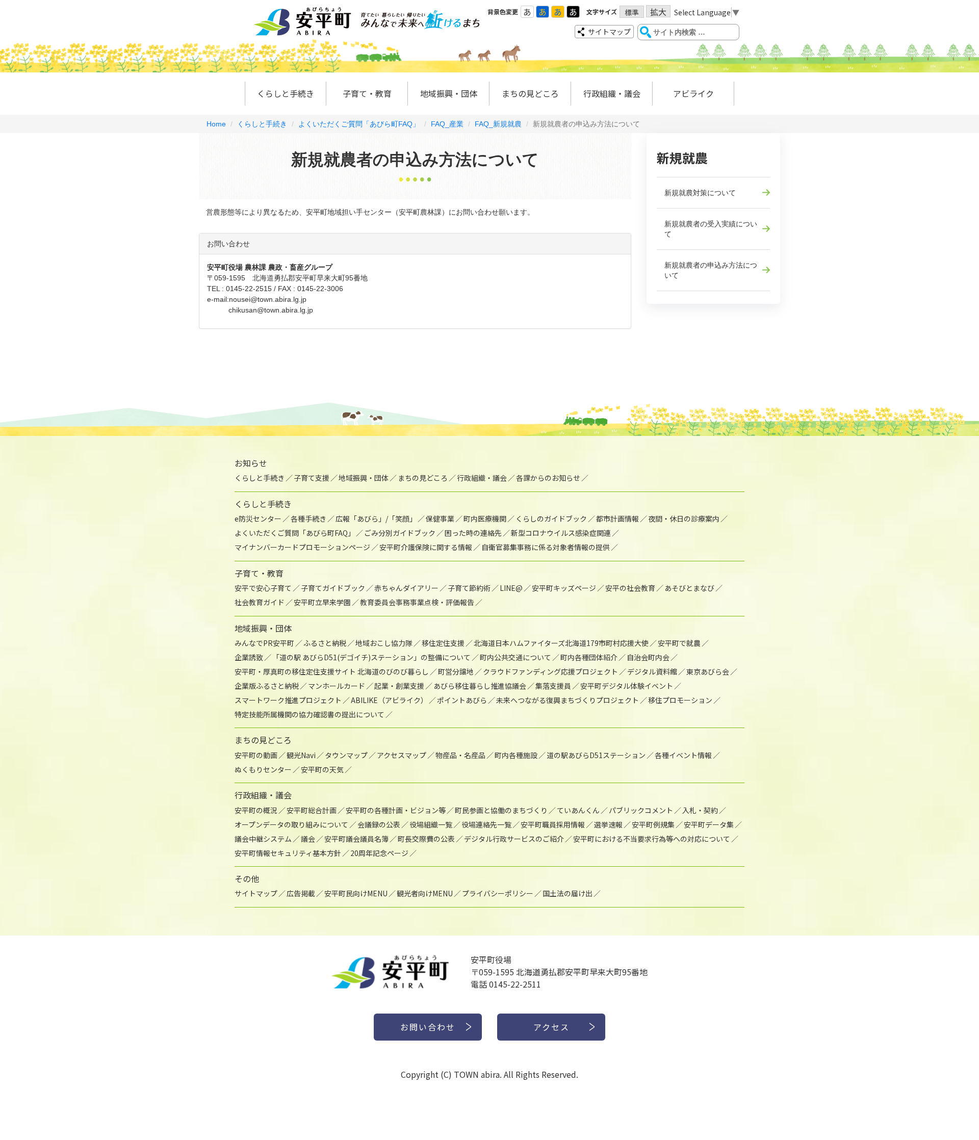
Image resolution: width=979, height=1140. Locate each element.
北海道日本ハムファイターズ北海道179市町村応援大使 (561, 643)
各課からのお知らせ (548, 478)
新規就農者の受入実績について (710, 229)
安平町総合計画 (312, 810)
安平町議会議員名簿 (356, 839)
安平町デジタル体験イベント (626, 686)
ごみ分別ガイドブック (399, 533)
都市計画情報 (617, 518)
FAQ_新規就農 (498, 124)
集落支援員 (553, 686)
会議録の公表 (378, 824)
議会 (308, 839)
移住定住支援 (443, 643)
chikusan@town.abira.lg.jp (270, 310)
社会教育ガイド (260, 602)
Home (216, 124)
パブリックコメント (641, 810)
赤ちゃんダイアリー (406, 588)
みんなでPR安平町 (264, 643)
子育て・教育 (367, 93)
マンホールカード (336, 686)
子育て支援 (311, 478)
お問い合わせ (427, 1027)
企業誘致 (249, 657)
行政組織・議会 (611, 93)
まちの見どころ (530, 93)
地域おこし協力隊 (384, 643)
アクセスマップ (401, 755)
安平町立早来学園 (322, 602)
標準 (632, 12)
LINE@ (511, 588)
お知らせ (251, 463)
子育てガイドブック (333, 588)
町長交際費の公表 (426, 839)
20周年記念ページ (379, 853)
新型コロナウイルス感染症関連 (561, 533)
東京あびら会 (707, 671)
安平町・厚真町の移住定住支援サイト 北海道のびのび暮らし (332, 671)
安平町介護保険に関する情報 (425, 547)
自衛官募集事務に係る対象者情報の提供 (545, 547)
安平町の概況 (256, 810)
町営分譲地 (456, 671)
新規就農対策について (700, 193)
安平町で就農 (679, 643)
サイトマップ (609, 32)
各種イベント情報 (683, 755)
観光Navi (301, 755)
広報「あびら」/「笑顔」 (376, 518)
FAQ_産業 (447, 124)
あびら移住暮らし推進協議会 (479, 686)
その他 (247, 878)
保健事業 (440, 518)
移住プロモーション (680, 700)
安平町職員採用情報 (553, 824)
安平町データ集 (709, 824)
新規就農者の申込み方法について (710, 270)
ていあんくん (578, 810)
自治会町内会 (648, 657)
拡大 (658, 11)
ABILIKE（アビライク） (389, 700)
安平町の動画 (256, 755)
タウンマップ (346, 755)
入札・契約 (700, 810)
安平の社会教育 (630, 588)
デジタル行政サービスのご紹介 (514, 839)
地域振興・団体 (448, 93)
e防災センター (258, 518)
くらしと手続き (285, 93)
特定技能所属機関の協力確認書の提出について (309, 714)
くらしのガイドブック (551, 518)
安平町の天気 (322, 769)
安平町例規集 (653, 824)
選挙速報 (608, 824)
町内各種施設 (516, 755)
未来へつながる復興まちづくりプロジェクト (567, 700)
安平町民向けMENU (356, 893)
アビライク (693, 93)
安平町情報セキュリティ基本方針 (288, 853)
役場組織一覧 (430, 824)
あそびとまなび (689, 588)
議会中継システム (263, 839)
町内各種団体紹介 (588, 657)
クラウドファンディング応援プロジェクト (550, 671)
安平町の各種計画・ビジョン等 (396, 810)
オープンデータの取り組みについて (291, 824)
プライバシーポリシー (497, 893)
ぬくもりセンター (263, 769)
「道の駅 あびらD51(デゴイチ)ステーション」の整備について (371, 657)
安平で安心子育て (263, 588)
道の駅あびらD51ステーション (596, 755)
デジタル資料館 (652, 671)
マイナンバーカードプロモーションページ (302, 547)
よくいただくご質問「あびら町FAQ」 (359, 124)
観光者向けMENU (425, 893)
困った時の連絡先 (473, 533)
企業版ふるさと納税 (267, 686)
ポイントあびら (462, 700)
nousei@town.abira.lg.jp (267, 299)
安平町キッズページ (564, 588)
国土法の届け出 (567, 893)
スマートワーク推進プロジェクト (288, 700)
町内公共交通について (515, 657)
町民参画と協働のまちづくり (501, 810)
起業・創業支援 (399, 686)
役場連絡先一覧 (486, 824)
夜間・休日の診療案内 (683, 518)
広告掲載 (301, 893)
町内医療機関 (484, 518)
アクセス (551, 1027)
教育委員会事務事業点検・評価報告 (417, 602)
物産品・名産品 (460, 755)
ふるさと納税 (324, 643)
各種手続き (308, 518)
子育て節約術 (469, 588)
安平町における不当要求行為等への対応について (651, 839)
